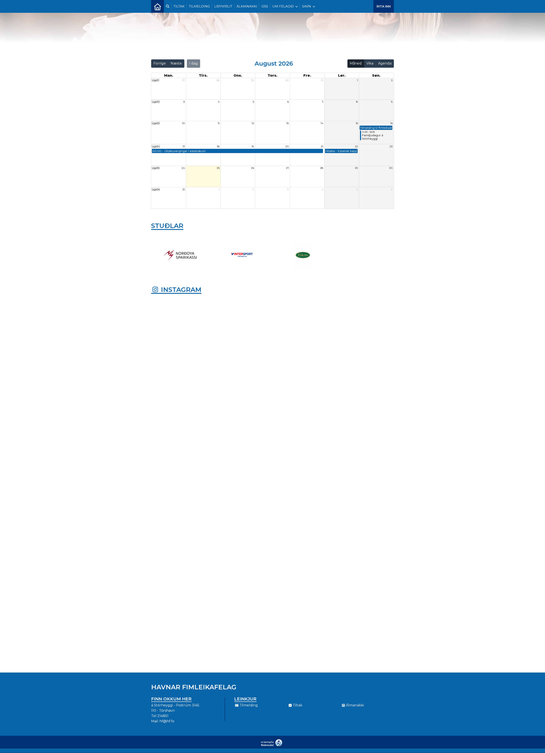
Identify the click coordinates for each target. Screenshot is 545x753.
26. (253, 167)
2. (392, 80)
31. (322, 80)
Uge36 (156, 189)
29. (253, 80)
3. (184, 101)
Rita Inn (384, 6)
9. (392, 101)
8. (357, 101)
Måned (356, 63)
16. (391, 123)
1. (358, 80)
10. (183, 123)
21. (322, 146)
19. (253, 146)
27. (183, 80)
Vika (369, 63)
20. (287, 146)
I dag (193, 63)
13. (287, 123)
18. (218, 146)
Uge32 (156, 101)
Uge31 (155, 80)
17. (184, 146)
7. (323, 101)
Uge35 (155, 167)
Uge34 (156, 146)
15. (357, 123)
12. (253, 123)
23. (391, 146)
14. (322, 123)
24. (183, 167)
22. (357, 146)
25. (218, 167)
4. (219, 101)
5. (254, 101)
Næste (176, 63)
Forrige (159, 63)
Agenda (385, 63)
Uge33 (156, 123)
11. (219, 123)
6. (288, 101)
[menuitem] (157, 6)
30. (287, 80)
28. (218, 80)
